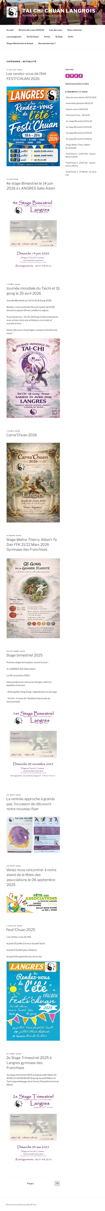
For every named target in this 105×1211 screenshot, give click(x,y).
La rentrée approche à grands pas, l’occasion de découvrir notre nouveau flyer (30, 804)
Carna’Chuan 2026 (21, 435)
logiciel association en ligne (77, 83)
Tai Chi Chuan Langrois (59, 11)
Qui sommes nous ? (47, 43)
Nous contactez (74, 30)
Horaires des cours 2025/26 (31, 30)
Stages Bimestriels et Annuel (20, 43)
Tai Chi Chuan (33, 36)
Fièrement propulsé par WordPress (21, 1204)
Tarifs (70, 36)
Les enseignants (14, 36)
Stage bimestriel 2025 (24, 655)
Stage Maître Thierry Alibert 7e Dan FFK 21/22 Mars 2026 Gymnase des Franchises (31, 544)
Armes (47, 36)
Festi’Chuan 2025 (20, 930)
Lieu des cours (55, 30)
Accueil (10, 30)
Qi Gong (59, 36)
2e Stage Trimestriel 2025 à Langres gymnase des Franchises (29, 1063)
